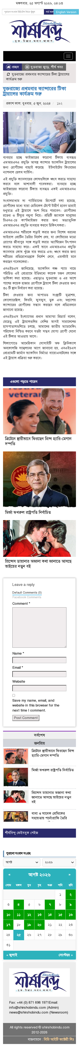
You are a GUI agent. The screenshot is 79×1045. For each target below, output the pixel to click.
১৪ (50, 915)
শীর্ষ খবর (57, 67)
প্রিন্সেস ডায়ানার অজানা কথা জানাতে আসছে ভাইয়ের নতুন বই (51, 797)
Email (17, 667)
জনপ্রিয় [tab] (39, 743)
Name (18, 653)
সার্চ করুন (50, 11)
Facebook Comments (26, 597)
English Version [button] (66, 12)
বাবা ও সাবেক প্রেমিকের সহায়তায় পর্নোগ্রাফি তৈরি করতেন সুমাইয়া (49, 818)
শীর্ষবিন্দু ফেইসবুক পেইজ (21, 833)
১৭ (8, 925)
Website (18, 681)
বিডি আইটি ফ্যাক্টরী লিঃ (59, 1039)
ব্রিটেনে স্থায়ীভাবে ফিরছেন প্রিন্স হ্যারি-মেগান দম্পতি (53, 753)
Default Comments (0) (27, 592)
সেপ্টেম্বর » (66, 955)
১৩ (39, 915)
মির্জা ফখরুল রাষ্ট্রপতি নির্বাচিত (28, 512)
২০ (39, 925)
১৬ (71, 915)
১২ (29, 915)
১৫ (60, 915)
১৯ (29, 925)
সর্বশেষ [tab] (39, 735)
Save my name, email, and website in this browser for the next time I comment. (35, 705)
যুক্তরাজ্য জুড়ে (40, 67)
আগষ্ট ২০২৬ (39, 874)
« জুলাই (11, 955)
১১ (18, 915)
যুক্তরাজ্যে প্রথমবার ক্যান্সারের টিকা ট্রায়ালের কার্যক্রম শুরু (34, 91)
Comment (21, 603)
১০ (8, 915)
